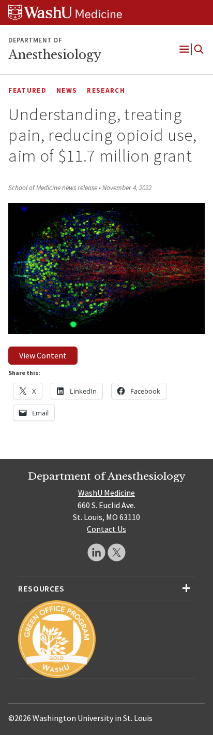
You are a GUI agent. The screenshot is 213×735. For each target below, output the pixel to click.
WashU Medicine (106, 492)
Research (106, 90)
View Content (43, 355)
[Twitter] (117, 552)
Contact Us (106, 529)
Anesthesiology (54, 55)
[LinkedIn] (96, 552)
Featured (27, 90)
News (66, 90)
